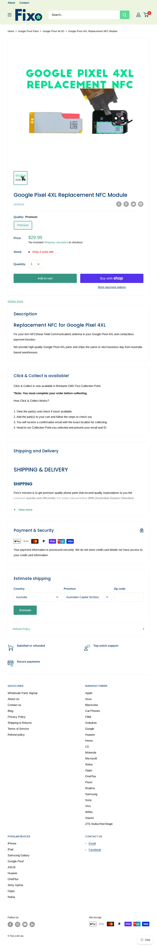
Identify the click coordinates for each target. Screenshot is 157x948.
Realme (90, 788)
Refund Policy (21, 629)
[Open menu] (9, 14)
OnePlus (90, 776)
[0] (146, 14)
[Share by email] (140, 204)
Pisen (88, 782)
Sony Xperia (15, 885)
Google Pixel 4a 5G (53, 31)
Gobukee (91, 722)
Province (70, 588)
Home (11, 31)
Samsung (91, 794)
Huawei (90, 734)
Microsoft (91, 758)
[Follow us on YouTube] (25, 924)
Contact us (14, 704)
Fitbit (88, 716)
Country (19, 588)
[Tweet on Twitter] (133, 204)
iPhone (12, 843)
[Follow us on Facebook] (10, 924)
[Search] (124, 15)
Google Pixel (16, 861)
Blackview (91, 704)
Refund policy (16, 734)
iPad (10, 849)
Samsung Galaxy (18, 855)
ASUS (12, 867)
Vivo (88, 806)
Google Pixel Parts (28, 31)
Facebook (95, 849)
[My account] (138, 15)
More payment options (112, 287)
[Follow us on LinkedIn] (32, 924)
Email (92, 843)
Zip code (119, 588)
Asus (88, 699)
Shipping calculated (56, 242)
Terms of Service (18, 728)
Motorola (90, 752)
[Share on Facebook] (119, 204)
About (11, 2)
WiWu (89, 812)
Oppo (88, 770)
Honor (89, 740)
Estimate (25, 610)
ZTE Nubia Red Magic (99, 823)
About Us (13, 699)
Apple (88, 693)
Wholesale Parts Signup (23, 693)
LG (87, 746)
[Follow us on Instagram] (17, 924)
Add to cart (45, 278)
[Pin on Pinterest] (126, 204)
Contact (24, 2)
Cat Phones (92, 710)
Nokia (88, 764)
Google (19, 204)
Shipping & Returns (20, 722)
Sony (88, 800)
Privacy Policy (17, 716)
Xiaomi (89, 817)
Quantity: (20, 264)
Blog (10, 710)
